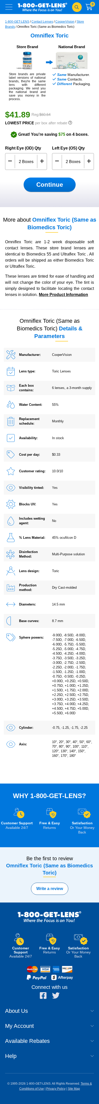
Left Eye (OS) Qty (68, 148)
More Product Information (63, 294)
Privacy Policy (55, 1088)
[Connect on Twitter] (56, 995)
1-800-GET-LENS (42, 7)
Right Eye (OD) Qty (23, 148)
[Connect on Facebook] (43, 995)
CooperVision (64, 21)
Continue (49, 184)
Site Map (74, 1088)
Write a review (49, 888)
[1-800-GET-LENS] (49, 921)
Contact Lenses (42, 21)
